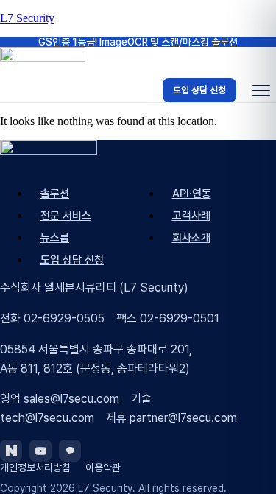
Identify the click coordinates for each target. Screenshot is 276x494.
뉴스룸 (54, 237)
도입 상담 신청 (199, 90)
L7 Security (27, 18)
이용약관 (103, 467)
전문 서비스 (65, 215)
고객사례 (191, 215)
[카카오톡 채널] (70, 451)
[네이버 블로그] (11, 451)
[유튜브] (40, 451)
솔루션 (54, 193)
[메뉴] (261, 90)
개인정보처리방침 (35, 467)
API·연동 (191, 193)
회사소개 (191, 237)
